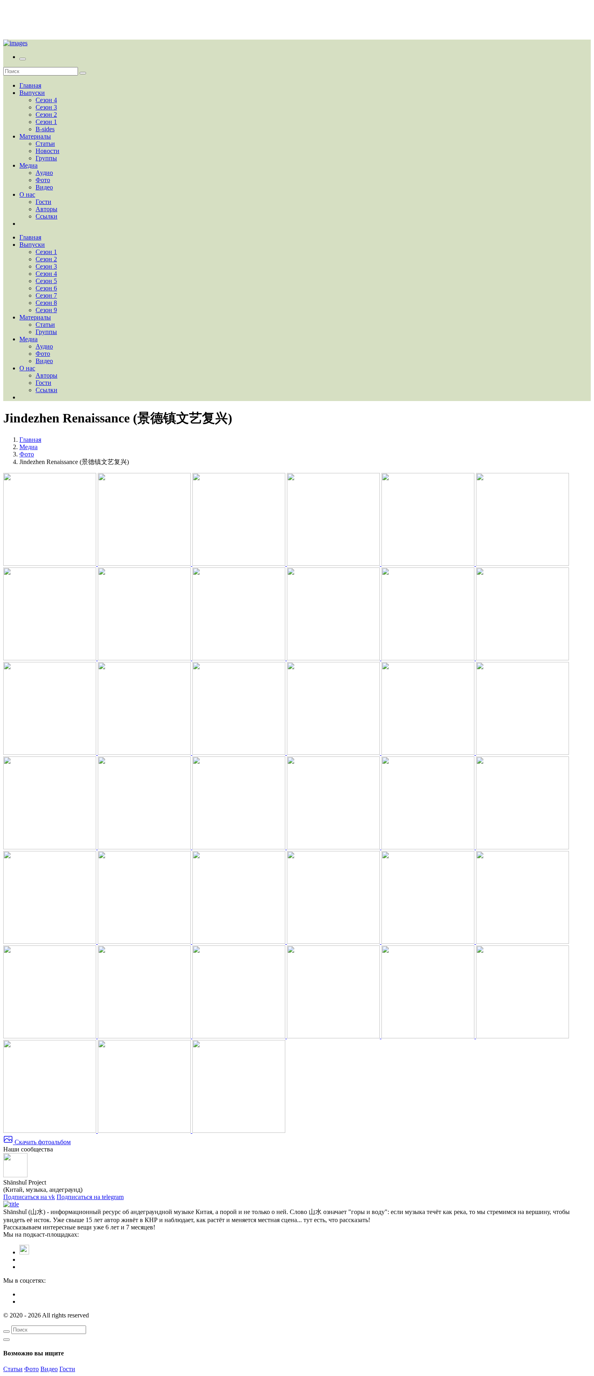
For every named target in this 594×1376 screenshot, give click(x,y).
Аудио (44, 172)
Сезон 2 (46, 114)
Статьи (45, 143)
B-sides (45, 129)
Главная (30, 85)
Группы (46, 158)
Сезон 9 (46, 310)
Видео (44, 187)
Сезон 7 (46, 295)
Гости (43, 201)
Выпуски (32, 92)
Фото (43, 179)
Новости (47, 150)
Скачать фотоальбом (42, 1142)
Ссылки (46, 216)
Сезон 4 (46, 100)
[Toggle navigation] (22, 59)
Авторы (46, 209)
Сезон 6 (46, 288)
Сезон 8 (46, 302)
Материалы (35, 136)
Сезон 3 (46, 107)
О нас (27, 194)
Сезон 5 (46, 280)
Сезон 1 (46, 121)
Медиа (28, 165)
